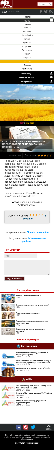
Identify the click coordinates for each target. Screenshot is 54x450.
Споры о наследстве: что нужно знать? (32, 305)
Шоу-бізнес (27, 46)
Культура (27, 24)
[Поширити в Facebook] (18, 427)
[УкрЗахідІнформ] (6, 4)
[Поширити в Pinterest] (25, 427)
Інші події (27, 61)
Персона (27, 65)
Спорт (27, 54)
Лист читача (27, 69)
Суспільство (27, 50)
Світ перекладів (29, 345)
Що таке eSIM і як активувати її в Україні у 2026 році (34, 394)
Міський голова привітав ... (33, 240)
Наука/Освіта (27, 35)
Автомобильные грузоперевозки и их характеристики (32, 322)
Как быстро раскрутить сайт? (28, 295)
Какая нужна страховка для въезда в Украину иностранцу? (32, 353)
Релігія (27, 39)
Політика (27, 31)
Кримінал (27, 42)
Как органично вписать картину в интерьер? (30, 330)
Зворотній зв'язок (26, 77)
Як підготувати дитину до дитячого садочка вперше (31, 401)
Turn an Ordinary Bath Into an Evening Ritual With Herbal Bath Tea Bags (33, 386)
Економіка (27, 27)
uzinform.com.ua (11, 437)
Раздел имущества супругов (28, 313)
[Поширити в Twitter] (33, 427)
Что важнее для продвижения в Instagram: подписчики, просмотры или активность (34, 361)
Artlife (29, 379)
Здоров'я (27, 57)
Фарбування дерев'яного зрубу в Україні (33, 368)
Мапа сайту (26, 73)
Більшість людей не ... (37, 234)
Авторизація (26, 81)
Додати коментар (14, 278)
